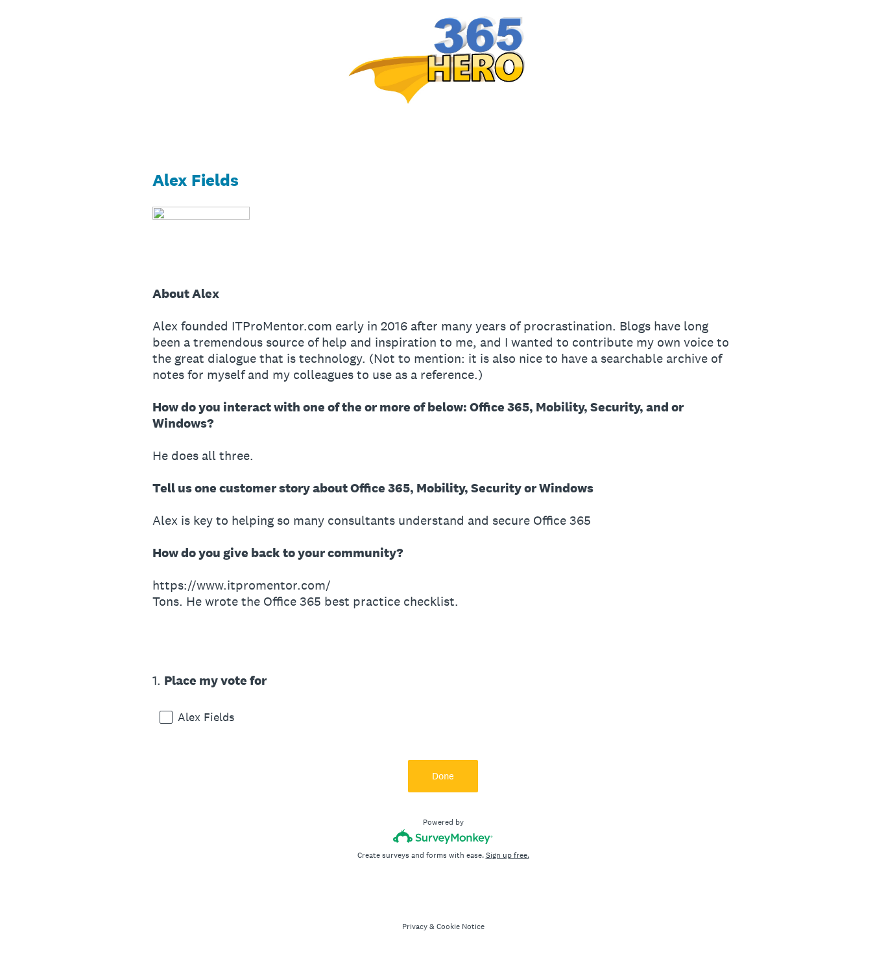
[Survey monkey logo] (443, 836)
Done (443, 776)
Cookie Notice (461, 926)
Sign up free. (507, 855)
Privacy (414, 926)
